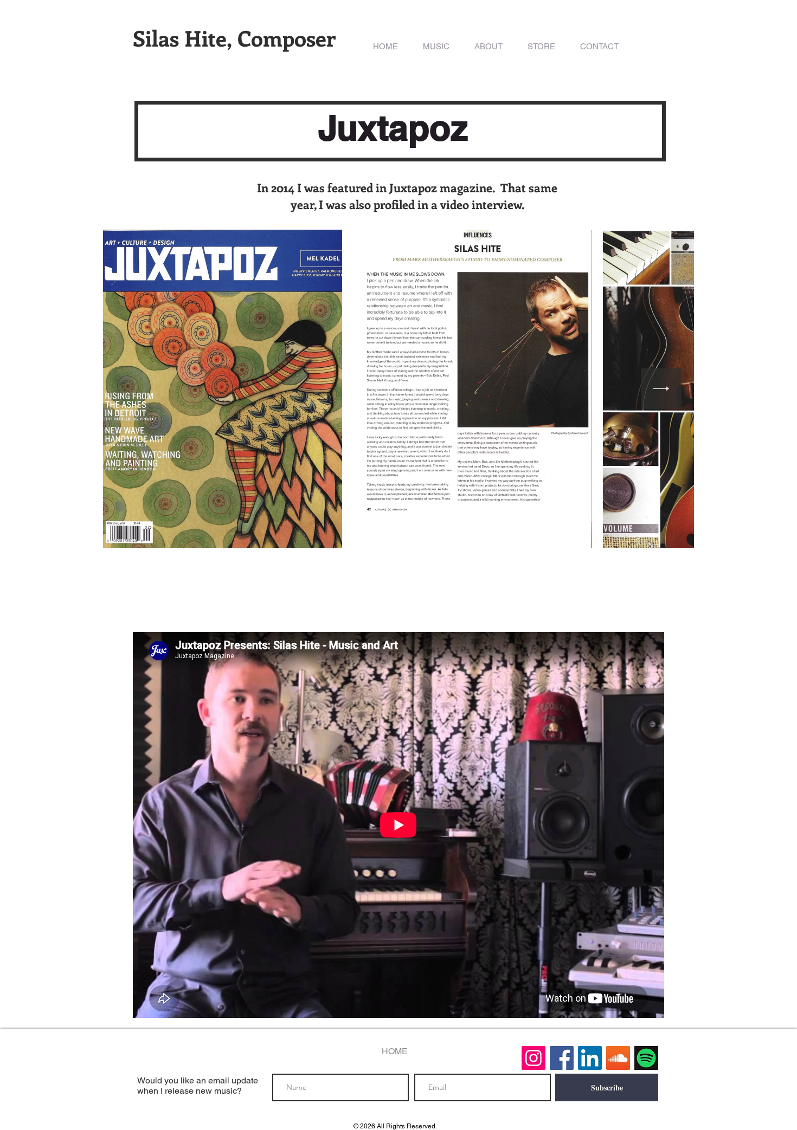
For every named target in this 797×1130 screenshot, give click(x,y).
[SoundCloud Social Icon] (618, 1058)
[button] (436, 46)
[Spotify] (646, 1058)
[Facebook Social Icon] (562, 1058)
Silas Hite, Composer (234, 37)
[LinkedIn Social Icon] (590, 1058)
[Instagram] (533, 1058)
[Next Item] (661, 388)
